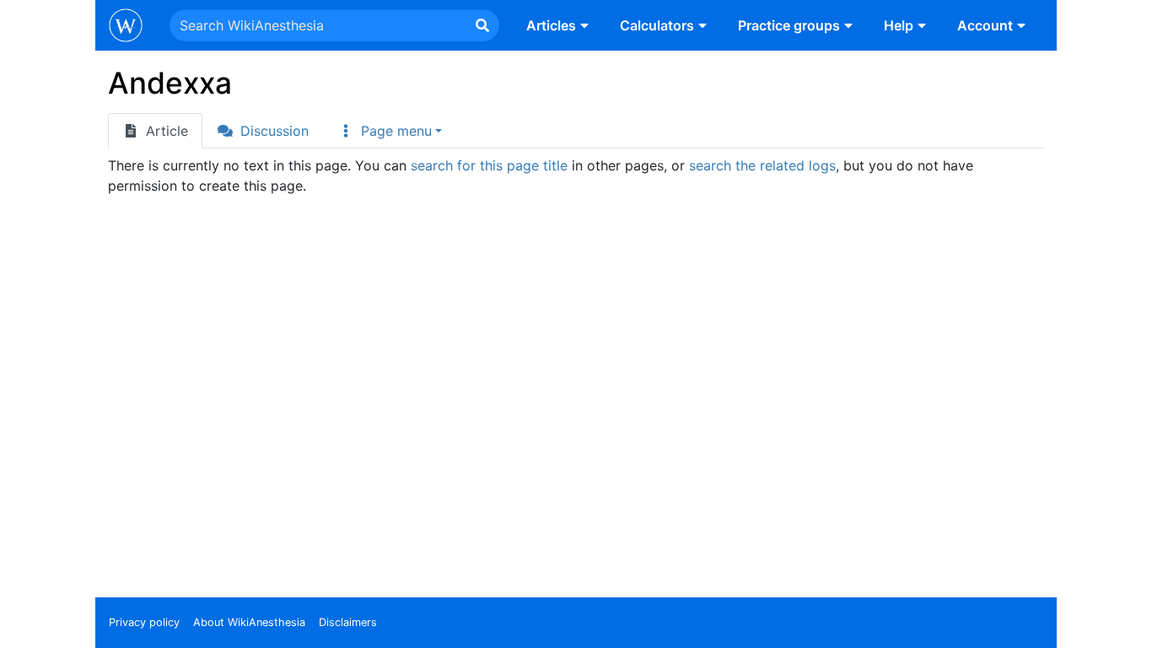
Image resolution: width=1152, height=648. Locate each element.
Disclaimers (348, 622)
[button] (389, 130)
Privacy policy (144, 622)
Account (985, 25)
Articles (551, 25)
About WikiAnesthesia (249, 622)
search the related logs (762, 165)
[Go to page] (482, 25)
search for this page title (489, 165)
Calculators (657, 25)
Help (898, 25)
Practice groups (789, 25)
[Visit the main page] (126, 27)
